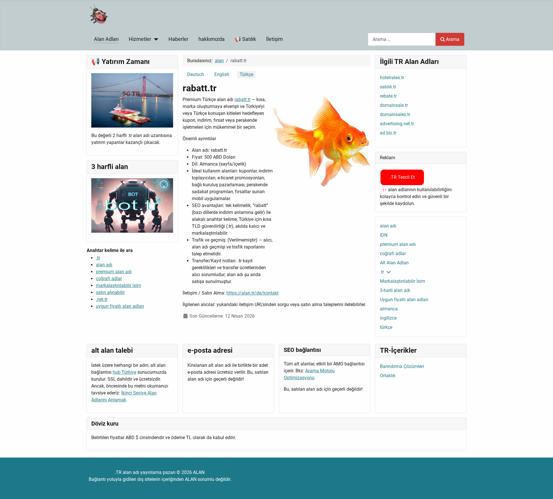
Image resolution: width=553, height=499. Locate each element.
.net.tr (101, 299)
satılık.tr (388, 87)
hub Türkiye (124, 372)
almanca (389, 309)
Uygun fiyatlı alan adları (404, 299)
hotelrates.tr (392, 77)
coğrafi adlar (109, 278)
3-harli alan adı (395, 290)
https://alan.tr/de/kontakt (252, 293)
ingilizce (388, 318)
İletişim (274, 39)
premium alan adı (114, 271)
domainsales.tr (395, 114)
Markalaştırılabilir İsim (402, 281)
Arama (452, 39)
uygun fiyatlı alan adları (120, 306)
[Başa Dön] (542, 488)
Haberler (178, 39)
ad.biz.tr (388, 133)
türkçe (386, 327)
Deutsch (195, 74)
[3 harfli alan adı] (132, 205)
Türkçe (246, 74)
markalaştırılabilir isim (118, 285)
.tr (98, 258)
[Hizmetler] (154, 39)
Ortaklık (387, 375)
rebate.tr (388, 96)
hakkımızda (211, 39)
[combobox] (402, 39)
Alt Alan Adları (394, 262)
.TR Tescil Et (402, 177)
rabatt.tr (242, 99)
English (221, 74)
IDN (383, 235)
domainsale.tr (394, 105)
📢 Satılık (245, 39)
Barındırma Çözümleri (402, 366)
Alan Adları (106, 39)
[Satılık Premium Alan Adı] (132, 100)
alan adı (104, 264)
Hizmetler (140, 39)
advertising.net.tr (397, 123)
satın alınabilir (110, 292)
